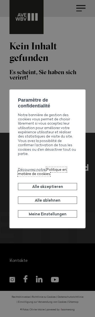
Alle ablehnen (47, 200)
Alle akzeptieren (47, 186)
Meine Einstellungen (47, 213)
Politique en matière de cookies (42, 171)
